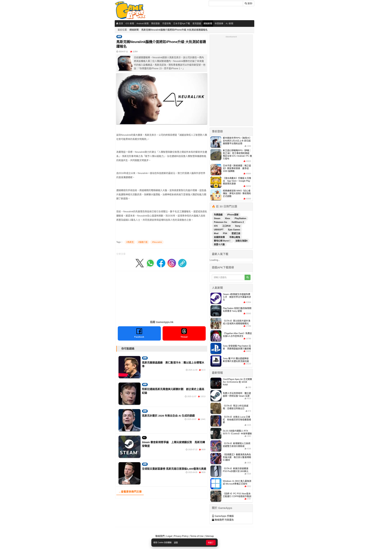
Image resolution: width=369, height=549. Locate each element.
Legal (169, 536)
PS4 (225, 233)
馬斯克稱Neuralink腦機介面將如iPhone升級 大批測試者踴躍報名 (174, 30)
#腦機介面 (142, 242)
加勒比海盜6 (241, 240)
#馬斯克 (130, 242)
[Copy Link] (182, 263)
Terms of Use (197, 536)
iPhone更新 (233, 214)
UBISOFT (219, 229)
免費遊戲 (218, 214)
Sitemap (209, 536)
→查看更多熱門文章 (130, 491)
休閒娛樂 (219, 23)
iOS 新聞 (130, 23)
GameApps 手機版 (224, 516)
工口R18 (226, 226)
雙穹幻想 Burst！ (222, 240)
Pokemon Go (221, 222)
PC (144, 438)
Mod (216, 233)
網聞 (119, 37)
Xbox (228, 218)
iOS (216, 226)
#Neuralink (157, 242)
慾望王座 (236, 233)
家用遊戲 (196, 23)
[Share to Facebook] (161, 263)
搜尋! (249, 3)
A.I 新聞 (229, 23)
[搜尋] (248, 277)
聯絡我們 (160, 536)
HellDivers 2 (238, 222)
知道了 (211, 542)
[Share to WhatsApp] (150, 263)
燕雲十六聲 (219, 244)
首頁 (120, 23)
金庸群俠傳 (219, 237)
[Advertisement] (161, 294)
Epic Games (234, 229)
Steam (217, 218)
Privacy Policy (181, 536)
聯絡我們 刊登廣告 (224, 520)
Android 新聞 (143, 23)
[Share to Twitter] (139, 263)
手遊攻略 (166, 23)
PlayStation (240, 218)
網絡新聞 (208, 23)
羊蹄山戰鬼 (234, 237)
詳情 (176, 542)
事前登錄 (155, 23)
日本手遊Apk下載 (181, 23)
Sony (237, 226)
